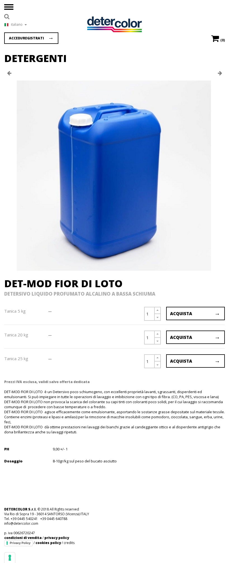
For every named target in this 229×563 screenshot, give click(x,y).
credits (69, 542)
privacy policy (56, 537)
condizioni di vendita (23, 537)
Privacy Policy (20, 543)
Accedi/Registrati (26, 38)
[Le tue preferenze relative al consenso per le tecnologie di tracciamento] (9, 557)
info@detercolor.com (21, 523)
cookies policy (48, 542)
